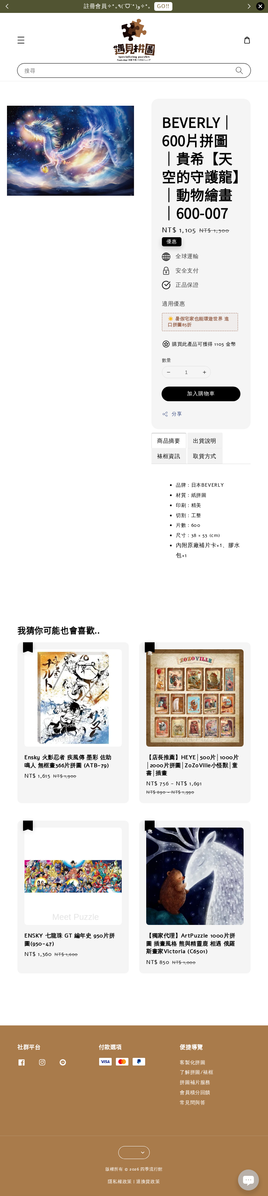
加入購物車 (201, 393)
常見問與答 (192, 1102)
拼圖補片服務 (195, 1082)
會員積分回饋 (195, 1092)
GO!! (163, 6)
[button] (21, 40)
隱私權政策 (120, 1182)
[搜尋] (239, 70)
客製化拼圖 (192, 1063)
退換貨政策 (148, 1182)
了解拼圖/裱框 (196, 1072)
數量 (166, 360)
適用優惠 (173, 304)
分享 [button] (177, 414)
